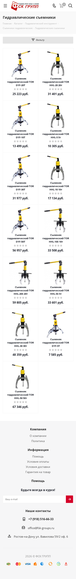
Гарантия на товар (38, 472)
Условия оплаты (38, 461)
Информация (38, 450)
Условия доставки (38, 467)
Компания (38, 429)
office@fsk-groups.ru (41, 528)
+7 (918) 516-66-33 (40, 519)
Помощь (38, 456)
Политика (38, 441)
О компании (38, 436)
